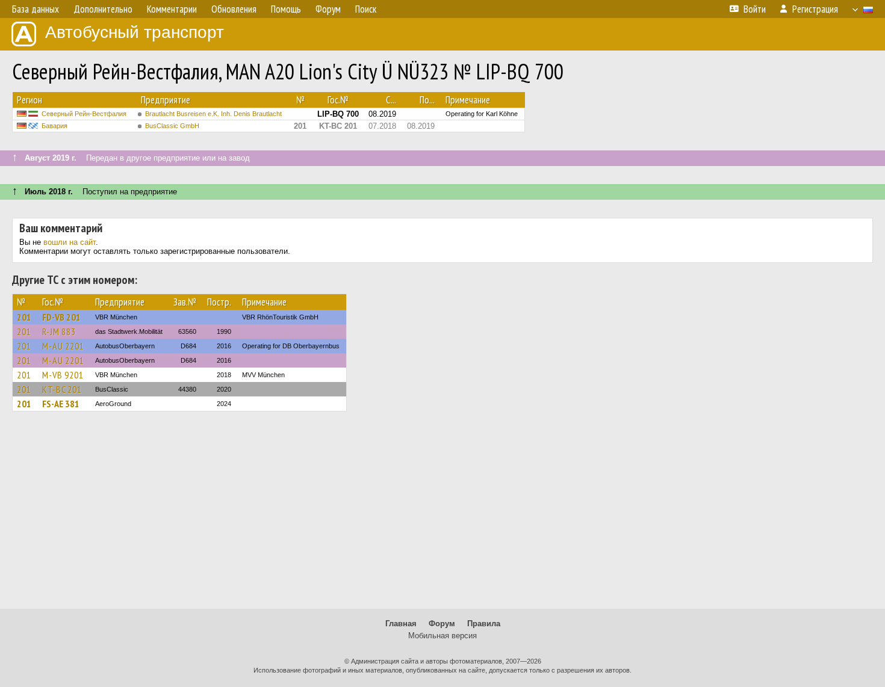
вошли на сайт (69, 242)
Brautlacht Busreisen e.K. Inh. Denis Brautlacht (213, 113)
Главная (401, 623)
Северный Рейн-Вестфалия (84, 113)
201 (24, 317)
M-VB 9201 (63, 375)
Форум (442, 623)
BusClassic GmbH (172, 125)
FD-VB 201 (61, 317)
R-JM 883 (59, 331)
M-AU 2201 (63, 346)
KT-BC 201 (62, 389)
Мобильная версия (442, 635)
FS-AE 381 (60, 404)
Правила (483, 623)
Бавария (54, 125)
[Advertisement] (442, 515)
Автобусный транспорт (134, 32)
